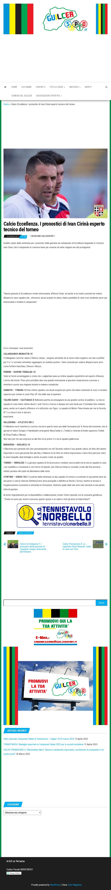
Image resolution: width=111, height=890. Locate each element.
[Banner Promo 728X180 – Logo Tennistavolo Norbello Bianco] (55, 515)
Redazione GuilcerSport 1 (43, 236)
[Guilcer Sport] (5, 87)
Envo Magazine (75, 884)
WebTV (88, 87)
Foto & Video (57, 87)
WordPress (55, 884)
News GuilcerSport (25, 533)
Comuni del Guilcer (21, 95)
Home (14, 87)
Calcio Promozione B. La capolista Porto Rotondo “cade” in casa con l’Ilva (76, 546)
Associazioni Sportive (48, 95)
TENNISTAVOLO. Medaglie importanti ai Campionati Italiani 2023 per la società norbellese (43, 744)
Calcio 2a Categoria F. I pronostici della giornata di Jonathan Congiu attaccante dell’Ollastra (33, 548)
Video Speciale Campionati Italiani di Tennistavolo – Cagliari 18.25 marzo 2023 (38, 739)
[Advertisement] (55, 58)
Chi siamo (26, 87)
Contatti (40, 87)
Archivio (74, 87)
